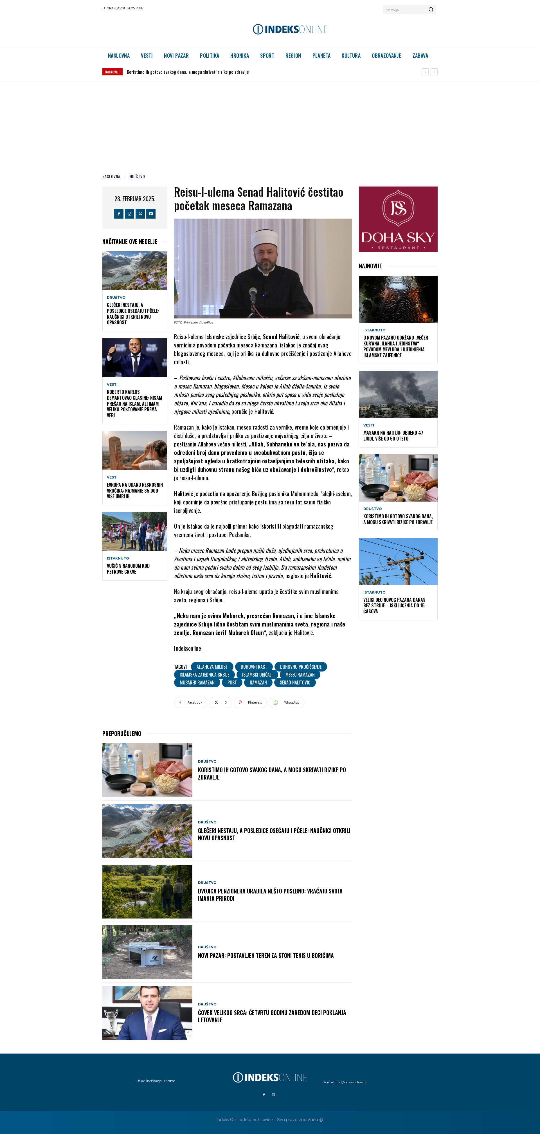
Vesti (112, 384)
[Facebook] (118, 214)
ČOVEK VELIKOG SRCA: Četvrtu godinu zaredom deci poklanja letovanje (272, 1016)
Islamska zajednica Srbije (204, 674)
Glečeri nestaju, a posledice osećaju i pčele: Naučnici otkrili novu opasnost (133, 314)
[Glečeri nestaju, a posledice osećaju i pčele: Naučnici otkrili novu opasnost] (134, 270)
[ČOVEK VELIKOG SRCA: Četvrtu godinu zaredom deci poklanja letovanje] (147, 1013)
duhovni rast (254, 666)
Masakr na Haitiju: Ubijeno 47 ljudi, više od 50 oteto (393, 435)
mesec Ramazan (300, 674)
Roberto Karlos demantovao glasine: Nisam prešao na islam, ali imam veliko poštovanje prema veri (134, 404)
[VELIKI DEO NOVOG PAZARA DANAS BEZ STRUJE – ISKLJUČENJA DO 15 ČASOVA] (398, 561)
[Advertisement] (270, 123)
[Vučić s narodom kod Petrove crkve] (134, 531)
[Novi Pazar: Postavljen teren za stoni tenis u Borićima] (147, 952)
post (232, 682)
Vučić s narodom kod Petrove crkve (128, 568)
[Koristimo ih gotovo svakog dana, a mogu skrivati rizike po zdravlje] (147, 770)
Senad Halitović (295, 682)
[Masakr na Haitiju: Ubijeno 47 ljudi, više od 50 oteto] (398, 394)
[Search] (431, 9)
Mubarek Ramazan (197, 682)
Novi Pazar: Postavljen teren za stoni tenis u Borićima (266, 955)
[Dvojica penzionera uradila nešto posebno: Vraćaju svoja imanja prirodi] (147, 892)
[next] (434, 71)
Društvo (137, 176)
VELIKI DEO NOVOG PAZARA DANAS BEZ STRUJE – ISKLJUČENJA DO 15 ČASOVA (194, 72)
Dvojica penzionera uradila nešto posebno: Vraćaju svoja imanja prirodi (270, 894)
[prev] (425, 71)
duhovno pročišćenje (300, 666)
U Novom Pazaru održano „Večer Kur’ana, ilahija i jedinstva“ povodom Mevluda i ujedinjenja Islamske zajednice (395, 346)
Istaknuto (118, 558)
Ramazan (258, 682)
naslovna (111, 176)
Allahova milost (212, 666)
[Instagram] (129, 214)
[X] (140, 214)
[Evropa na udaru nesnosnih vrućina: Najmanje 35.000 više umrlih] (134, 450)
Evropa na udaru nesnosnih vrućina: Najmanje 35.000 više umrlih (135, 490)
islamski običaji (257, 674)
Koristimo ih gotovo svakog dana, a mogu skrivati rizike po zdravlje (272, 773)
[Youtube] (151, 214)
